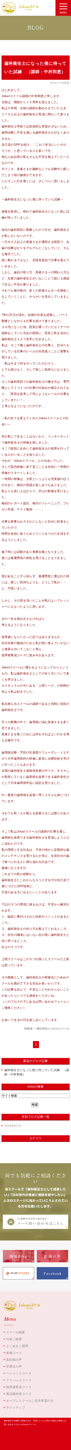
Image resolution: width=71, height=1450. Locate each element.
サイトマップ (15, 1407)
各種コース (14, 1352)
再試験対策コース (18, 1393)
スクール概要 (15, 1332)
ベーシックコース (18, 1373)
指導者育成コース (18, 1387)
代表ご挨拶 (14, 1339)
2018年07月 (12, 1125)
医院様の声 (14, 1359)
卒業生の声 (14, 1366)
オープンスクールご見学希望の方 (30, 1400)
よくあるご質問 (17, 1346)
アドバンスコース (18, 1380)
